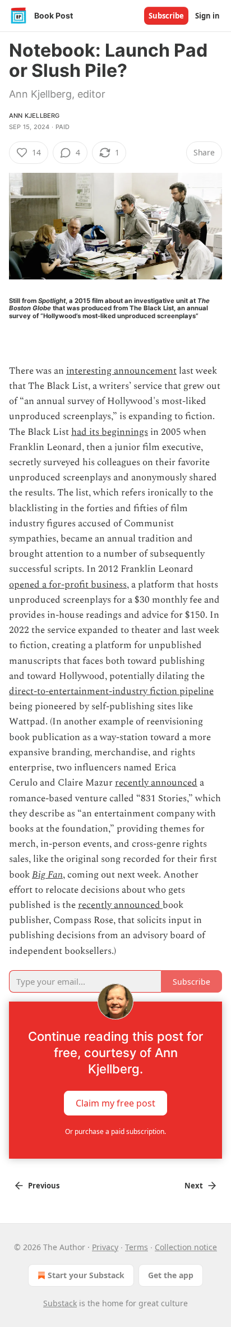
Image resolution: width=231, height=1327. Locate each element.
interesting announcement (121, 371)
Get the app (170, 1275)
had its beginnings (109, 432)
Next (193, 1186)
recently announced (156, 782)
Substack (60, 1303)
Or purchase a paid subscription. (115, 1131)
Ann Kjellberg (34, 116)
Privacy (105, 1247)
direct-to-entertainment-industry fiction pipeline (111, 691)
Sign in (207, 16)
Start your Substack (86, 1275)
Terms (136, 1247)
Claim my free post (115, 1102)
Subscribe (166, 16)
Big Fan (47, 874)
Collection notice (186, 1247)
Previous (43, 1186)
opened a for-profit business (68, 584)
